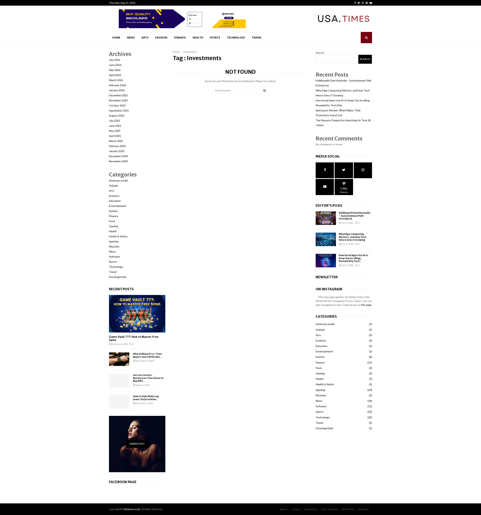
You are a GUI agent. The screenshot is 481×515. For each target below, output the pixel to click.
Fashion (161, 37)
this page (366, 304)
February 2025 (117, 146)
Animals (113, 185)
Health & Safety (118, 236)
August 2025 (116, 115)
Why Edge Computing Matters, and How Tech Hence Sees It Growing (352, 237)
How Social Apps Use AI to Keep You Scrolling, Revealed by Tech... (353, 258)
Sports (215, 37)
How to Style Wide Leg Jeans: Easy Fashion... (146, 397)
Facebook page (122, 482)
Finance (180, 37)
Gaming (113, 226)
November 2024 (118, 161)
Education (115, 200)
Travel (257, 37)
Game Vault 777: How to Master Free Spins (133, 338)
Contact (296, 509)
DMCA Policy (348, 509)
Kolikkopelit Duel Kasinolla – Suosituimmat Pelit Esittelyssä (354, 215)
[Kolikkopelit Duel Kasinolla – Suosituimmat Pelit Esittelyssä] (326, 218)
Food (112, 221)
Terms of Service (329, 509)
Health (198, 37)
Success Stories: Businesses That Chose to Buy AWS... (148, 378)
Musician (114, 246)
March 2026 (116, 80)
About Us (284, 509)
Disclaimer (363, 509)
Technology (236, 37)
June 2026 (115, 64)
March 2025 (116, 141)
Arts (144, 37)
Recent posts (121, 289)
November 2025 (118, 100)
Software (114, 256)
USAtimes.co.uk (131, 509)
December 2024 (118, 156)
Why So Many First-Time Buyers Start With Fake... (147, 355)
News (131, 37)
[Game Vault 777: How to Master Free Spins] (137, 314)
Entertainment (117, 205)
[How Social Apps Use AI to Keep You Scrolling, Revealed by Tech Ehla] (326, 260)
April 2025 (115, 135)
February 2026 (117, 85)
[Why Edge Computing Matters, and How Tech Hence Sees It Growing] (326, 239)
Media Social (328, 156)
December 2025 (118, 95)
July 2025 (114, 120)
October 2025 (117, 105)
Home (116, 37)
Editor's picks (329, 205)
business (114, 195)
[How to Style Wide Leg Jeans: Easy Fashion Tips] (119, 401)
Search (320, 52)
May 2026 (114, 70)
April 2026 (115, 75)
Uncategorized (117, 276)
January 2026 (117, 90)
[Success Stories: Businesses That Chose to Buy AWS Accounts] (119, 380)
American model (118, 180)
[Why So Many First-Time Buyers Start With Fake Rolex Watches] (119, 359)
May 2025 (114, 130)
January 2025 (117, 151)
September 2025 (119, 110)
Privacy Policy (311, 509)
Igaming (113, 241)
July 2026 (114, 59)
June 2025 (115, 125)
